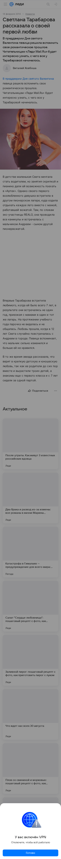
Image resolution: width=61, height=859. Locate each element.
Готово (30, 852)
